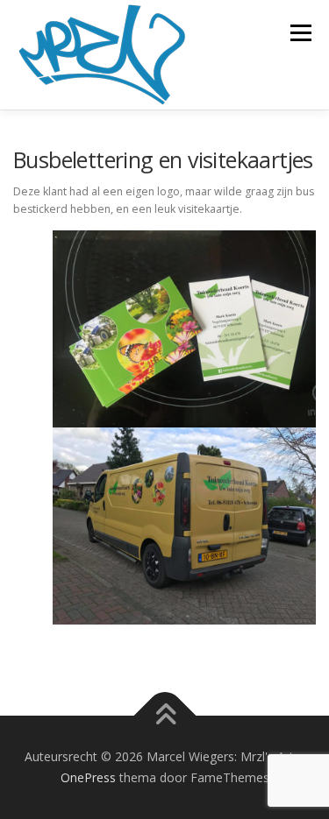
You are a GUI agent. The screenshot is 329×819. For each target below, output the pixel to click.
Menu (299, 32)
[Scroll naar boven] (164, 716)
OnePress (88, 777)
